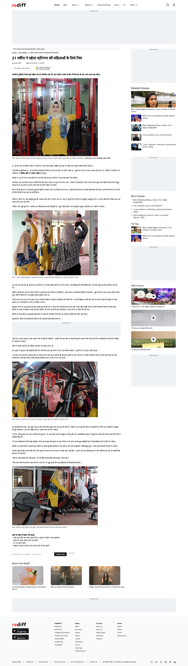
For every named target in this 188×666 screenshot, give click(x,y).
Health (119, 626)
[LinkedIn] (175, 662)
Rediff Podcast (80, 651)
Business (78, 630)
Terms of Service (60, 662)
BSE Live (99, 626)
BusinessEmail (104, 5)
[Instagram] (166, 662)
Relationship (121, 636)
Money (88, 5)
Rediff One (58, 630)
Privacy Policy (43, 662)
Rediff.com (112, 662)
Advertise (29, 662)
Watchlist (99, 636)
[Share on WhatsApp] (152, 662)
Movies (77, 633)
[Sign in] (174, 5)
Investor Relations (77, 662)
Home (57, 5)
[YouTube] (170, 662)
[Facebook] (161, 662)
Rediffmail (58, 626)
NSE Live (99, 630)
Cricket (77, 639)
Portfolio (99, 639)
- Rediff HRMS (59, 639)
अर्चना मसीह (17, 63)
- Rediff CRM (58, 642)
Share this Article (23, 68)
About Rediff (16, 662)
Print (73, 553)
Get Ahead (23, 53)
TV (124, 5)
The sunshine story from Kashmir (147, 206)
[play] (153, 296)
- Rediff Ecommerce (61, 636)
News (74, 5)
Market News (100, 633)
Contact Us (93, 662)
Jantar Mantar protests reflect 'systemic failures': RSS (150, 216)
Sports (77, 636)
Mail (65, 5)
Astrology (78, 648)
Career (119, 633)
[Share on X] (156, 662)
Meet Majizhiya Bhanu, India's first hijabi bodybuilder (150, 201)
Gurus (116, 5)
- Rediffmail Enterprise (62, 633)
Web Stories (137, 285)
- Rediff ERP (58, 645)
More (133, 5)
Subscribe (60, 554)
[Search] (167, 5)
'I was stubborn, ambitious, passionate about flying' (152, 210)
